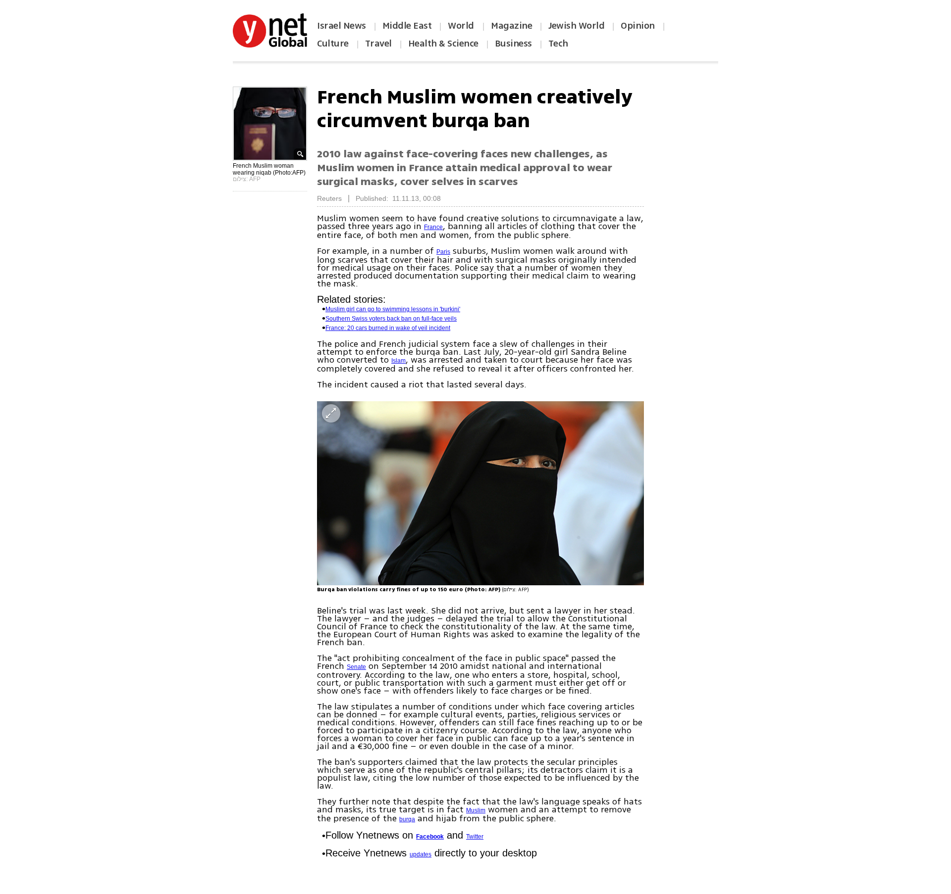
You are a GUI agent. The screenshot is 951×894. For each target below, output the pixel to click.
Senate (356, 666)
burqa (407, 819)
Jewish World (576, 26)
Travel (378, 43)
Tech (558, 43)
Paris (443, 251)
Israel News (341, 26)
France (433, 227)
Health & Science (443, 43)
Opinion (638, 26)
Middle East (407, 26)
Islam (398, 360)
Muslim (475, 810)
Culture (333, 43)
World (462, 26)
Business (513, 43)
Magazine (511, 26)
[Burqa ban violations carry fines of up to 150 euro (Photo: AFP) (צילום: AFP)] (480, 493)
